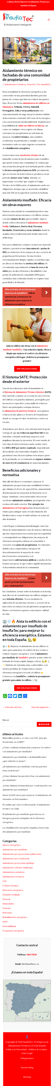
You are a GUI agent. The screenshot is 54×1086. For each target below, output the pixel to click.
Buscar (6, 720)
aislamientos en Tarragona (16, 508)
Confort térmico (11, 885)
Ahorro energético (12, 845)
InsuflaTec (24, 657)
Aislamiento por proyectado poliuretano (22, 854)
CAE (4, 881)
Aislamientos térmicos (15, 84)
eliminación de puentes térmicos (20, 411)
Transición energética (13, 930)
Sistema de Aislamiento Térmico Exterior (24, 392)
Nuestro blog (27, 1067)
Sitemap (27, 1077)
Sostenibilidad (9, 926)
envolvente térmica (29, 155)
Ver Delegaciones (27, 369)
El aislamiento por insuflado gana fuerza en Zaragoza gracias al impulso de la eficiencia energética (23, 818)
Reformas (7, 912)
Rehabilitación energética (15, 917)
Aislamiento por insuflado (15, 849)
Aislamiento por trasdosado (16, 858)
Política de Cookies (38, 1049)
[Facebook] (27, 1037)
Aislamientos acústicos (13, 872)
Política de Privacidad (16, 1049)
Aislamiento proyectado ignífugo (18, 863)
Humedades (8, 903)
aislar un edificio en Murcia (31, 125)
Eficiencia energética (13, 890)
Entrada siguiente (41, 707)
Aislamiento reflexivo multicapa (18, 867)
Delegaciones (27, 1058)
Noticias (7, 908)
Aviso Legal (27, 1053)
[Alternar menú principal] (48, 19)
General (31, 84)
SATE (5, 921)
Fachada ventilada (11, 894)
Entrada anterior (12, 707)
